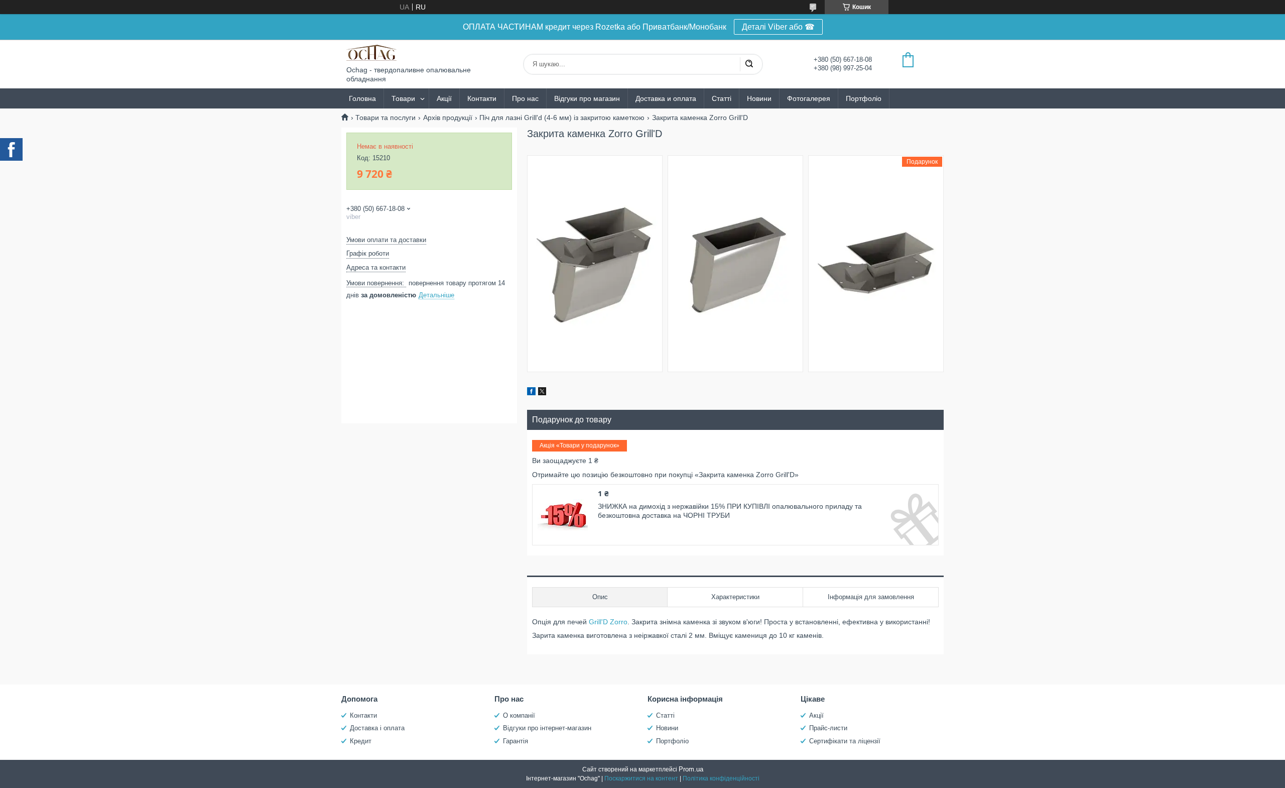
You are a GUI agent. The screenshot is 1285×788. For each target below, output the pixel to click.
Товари (403, 98)
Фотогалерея (808, 98)
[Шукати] (749, 64)
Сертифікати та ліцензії (844, 741)
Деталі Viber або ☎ (778, 27)
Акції (444, 98)
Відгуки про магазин (587, 98)
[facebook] (531, 393)
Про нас (525, 98)
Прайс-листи (828, 728)
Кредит (360, 741)
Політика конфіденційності (721, 778)
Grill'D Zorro (608, 622)
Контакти (481, 98)
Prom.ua (691, 769)
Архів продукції (447, 118)
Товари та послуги (385, 118)
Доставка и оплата (665, 98)
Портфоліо (863, 98)
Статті (721, 98)
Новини (759, 98)
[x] (542, 393)
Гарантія (515, 741)
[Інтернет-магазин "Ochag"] (371, 53)
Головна (362, 98)
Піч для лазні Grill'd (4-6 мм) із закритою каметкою (562, 118)
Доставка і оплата (377, 728)
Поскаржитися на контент (641, 778)
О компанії (519, 715)
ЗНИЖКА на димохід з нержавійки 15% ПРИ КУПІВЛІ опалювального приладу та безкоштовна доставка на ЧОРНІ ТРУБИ (730, 510)
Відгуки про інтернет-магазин (547, 728)
